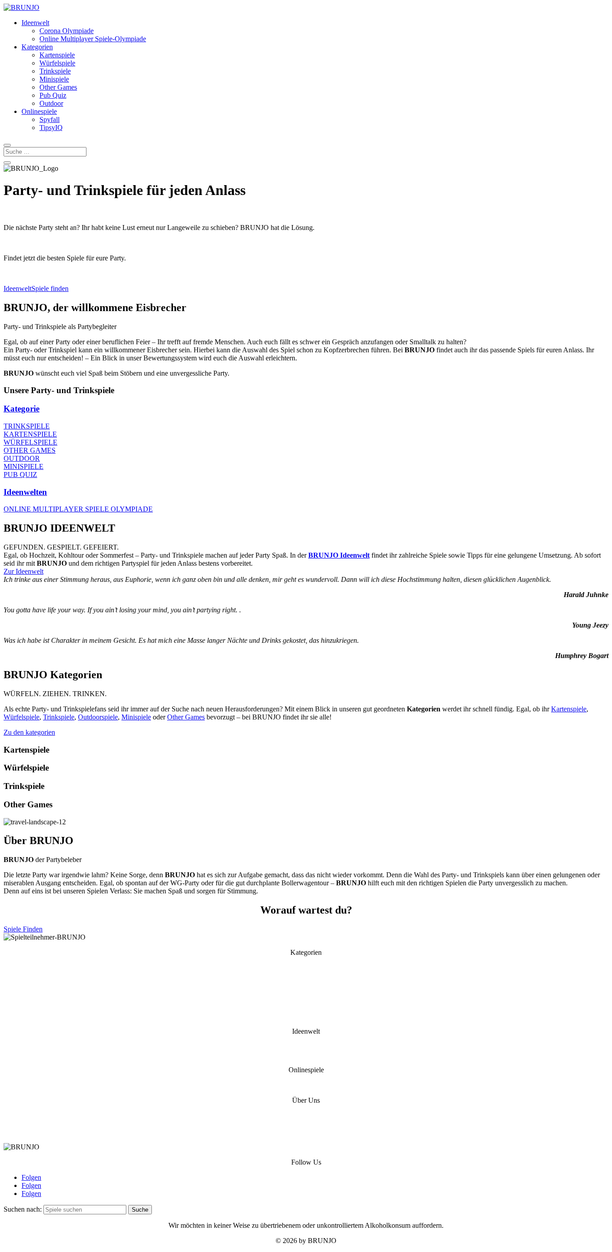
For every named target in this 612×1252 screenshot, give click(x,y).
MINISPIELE (23, 466)
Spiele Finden (23, 929)
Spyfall (49, 119)
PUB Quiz (306, 1016)
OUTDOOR (22, 458)
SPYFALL (306, 1085)
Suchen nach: (23, 1209)
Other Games (58, 87)
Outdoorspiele (98, 717)
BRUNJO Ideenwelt (339, 555)
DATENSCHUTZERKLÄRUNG (306, 1123)
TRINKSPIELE (27, 426)
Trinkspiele (55, 71)
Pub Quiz (52, 95)
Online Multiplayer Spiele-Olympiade (92, 39)
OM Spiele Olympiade (306, 1054)
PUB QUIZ (20, 474)
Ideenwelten (25, 492)
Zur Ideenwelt (23, 571)
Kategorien (37, 47)
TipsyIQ (51, 127)
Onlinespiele (39, 111)
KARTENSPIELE (30, 434)
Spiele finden (50, 288)
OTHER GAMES (30, 450)
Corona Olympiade (66, 31)
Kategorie (21, 408)
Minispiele (54, 79)
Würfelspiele (57, 63)
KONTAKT (306, 1115)
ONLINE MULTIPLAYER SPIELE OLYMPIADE (78, 509)
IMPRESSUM (306, 1131)
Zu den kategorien (29, 732)
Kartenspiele (57, 55)
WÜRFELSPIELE (30, 442)
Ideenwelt (35, 22)
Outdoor (51, 103)
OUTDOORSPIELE (306, 984)
